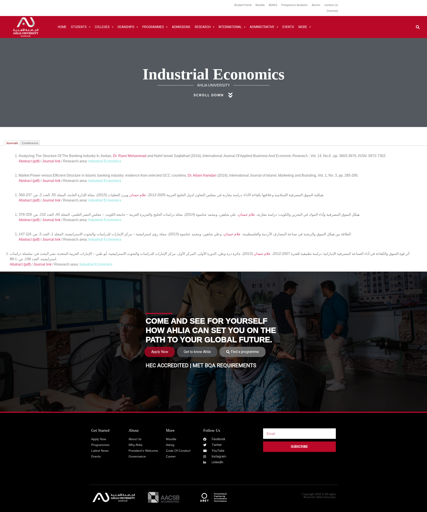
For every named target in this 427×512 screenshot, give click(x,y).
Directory (332, 10)
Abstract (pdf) (29, 161)
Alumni (316, 5)
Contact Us (331, 5)
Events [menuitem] (288, 27)
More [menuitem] (302, 27)
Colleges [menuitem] (102, 27)
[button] (417, 27)
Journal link (51, 161)
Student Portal (243, 5)
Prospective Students (294, 5)
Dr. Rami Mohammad (129, 156)
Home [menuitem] (62, 27)
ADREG (273, 5)
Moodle (260, 5)
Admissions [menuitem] (181, 27)
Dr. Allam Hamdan (202, 175)
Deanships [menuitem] (126, 27)
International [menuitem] (230, 27)
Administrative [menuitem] (262, 27)
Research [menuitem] (203, 27)
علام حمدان (137, 195)
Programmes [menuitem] (153, 27)
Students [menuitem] (79, 27)
